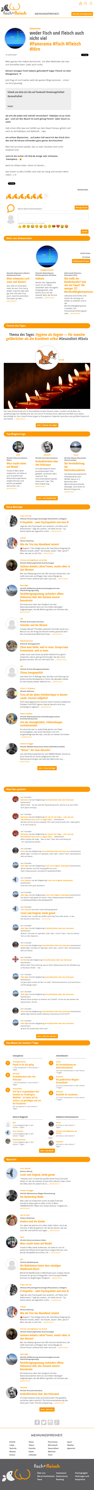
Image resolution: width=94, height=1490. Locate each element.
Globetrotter (35, 28)
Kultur (12, 1455)
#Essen (23, 541)
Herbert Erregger (26, 744)
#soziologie (43, 519)
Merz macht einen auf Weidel (16, 465)
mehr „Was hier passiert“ (47, 1036)
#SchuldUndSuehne (50, 458)
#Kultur (23, 1171)
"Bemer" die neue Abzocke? (35, 750)
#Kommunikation (20, 458)
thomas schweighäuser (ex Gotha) (33, 560)
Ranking (60, 1479)
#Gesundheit (68, 338)
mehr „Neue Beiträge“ (47, 768)
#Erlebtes (52, 275)
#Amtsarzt (68, 275)
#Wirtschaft (69, 273)
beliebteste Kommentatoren (67, 1116)
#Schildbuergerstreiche (50, 717)
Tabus (31, 1445)
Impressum (61, 1473)
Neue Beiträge (14, 506)
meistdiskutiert (62, 1055)
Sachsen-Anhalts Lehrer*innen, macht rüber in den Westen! (45, 567)
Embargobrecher (19, 1062)
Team (39, 1479)
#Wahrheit (30, 1218)
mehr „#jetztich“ (47, 1409)
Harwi (23, 851)
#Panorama (41, 43)
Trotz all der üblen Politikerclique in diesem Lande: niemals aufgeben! (43, 696)
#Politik (10, 458)
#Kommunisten (70, 460)
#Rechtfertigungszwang (29, 590)
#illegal (40, 1193)
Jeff (21, 619)
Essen (31, 1451)
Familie (32, 1448)
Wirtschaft (53, 1445)
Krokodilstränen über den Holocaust (46, 462)
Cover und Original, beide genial (57, 866)
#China (30, 669)
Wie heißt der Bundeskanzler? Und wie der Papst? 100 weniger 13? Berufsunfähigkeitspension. (79, 285)
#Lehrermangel (48, 563)
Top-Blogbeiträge (16, 433)
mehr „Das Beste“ (47, 1151)
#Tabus (23, 1218)
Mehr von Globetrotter (19, 238)
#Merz (9, 460)
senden (84, 231)
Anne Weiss (17, 1089)
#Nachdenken (48, 273)
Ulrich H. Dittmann (27, 688)
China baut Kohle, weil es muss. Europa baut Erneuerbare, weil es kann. (44, 648)
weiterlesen (12, 301)
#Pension (77, 273)
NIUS (18, 455)
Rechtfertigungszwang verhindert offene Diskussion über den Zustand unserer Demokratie (42, 597)
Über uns (41, 1473)
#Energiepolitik (34, 644)
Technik (13, 1448)
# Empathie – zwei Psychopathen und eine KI (44, 522)
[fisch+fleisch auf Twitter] (43, 1422)
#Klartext (30, 691)
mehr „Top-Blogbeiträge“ (47, 498)
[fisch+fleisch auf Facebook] (37, 1422)
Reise (31, 1442)
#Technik (24, 644)
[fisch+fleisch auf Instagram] (50, 1422)
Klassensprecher (26, 641)
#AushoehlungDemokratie (49, 588)
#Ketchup (30, 541)
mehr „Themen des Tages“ (47, 425)
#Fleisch (73, 43)
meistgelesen (18, 1055)
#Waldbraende (32, 1262)
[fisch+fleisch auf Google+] (56, 1422)
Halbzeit (39, 278)
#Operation (18, 273)
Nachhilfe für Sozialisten (66, 1094)
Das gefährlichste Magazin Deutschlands (67, 1081)
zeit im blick (25, 1215)
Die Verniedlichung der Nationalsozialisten (66, 1066)
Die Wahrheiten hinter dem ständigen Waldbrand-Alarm (40, 1267)
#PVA (75, 275)
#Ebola (83, 338)
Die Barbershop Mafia (31, 1197)
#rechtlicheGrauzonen (29, 719)
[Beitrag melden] (83, 190)
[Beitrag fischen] (81, 207)
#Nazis (74, 458)
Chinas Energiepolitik (31, 672)
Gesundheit (53, 1448)
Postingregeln (81, 1473)
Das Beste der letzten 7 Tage (22, 1042)
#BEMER (30, 747)
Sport (69, 1442)
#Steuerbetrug (49, 1193)
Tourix (75, 455)
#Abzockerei (39, 747)
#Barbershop (32, 1193)
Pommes (59, 1077)
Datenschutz (62, 1476)
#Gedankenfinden (14, 275)
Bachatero (25, 800)
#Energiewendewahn (41, 669)
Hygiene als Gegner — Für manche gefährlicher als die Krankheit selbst (45, 336)
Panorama (53, 1442)
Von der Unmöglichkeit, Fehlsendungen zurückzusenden (41, 723)
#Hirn (35, 49)
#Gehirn (26, 273)
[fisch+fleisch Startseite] (47, 9)
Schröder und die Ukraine (33, 625)
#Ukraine (40, 622)
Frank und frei (25, 516)
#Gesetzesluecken (34, 717)
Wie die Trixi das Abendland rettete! (39, 544)
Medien (70, 1445)
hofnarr (23, 538)
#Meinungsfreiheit (34, 563)
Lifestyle (32, 1455)
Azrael (61, 360)
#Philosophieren (42, 275)
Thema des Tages (16, 325)
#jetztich (11, 1159)
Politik (12, 1442)
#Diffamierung (33, 588)
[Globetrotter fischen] (81, 261)
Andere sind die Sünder (32, 1221)
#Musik (29, 1171)
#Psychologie (32, 519)
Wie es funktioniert (46, 1476)
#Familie (10, 273)
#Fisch (59, 43)
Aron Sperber (26, 880)
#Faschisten (81, 458)
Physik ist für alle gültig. (23, 1064)
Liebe (11, 1445)
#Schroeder (31, 622)
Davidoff (47, 455)
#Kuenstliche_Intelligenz (57, 519)
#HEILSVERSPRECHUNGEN (54, 747)
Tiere (50, 1455)
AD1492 (24, 960)
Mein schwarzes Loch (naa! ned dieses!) (18, 280)
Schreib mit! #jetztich (82, 14)
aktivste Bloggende (20, 1116)
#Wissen (23, 519)
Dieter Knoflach (26, 714)
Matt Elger (24, 585)
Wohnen (52, 1451)
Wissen (12, 1451)
